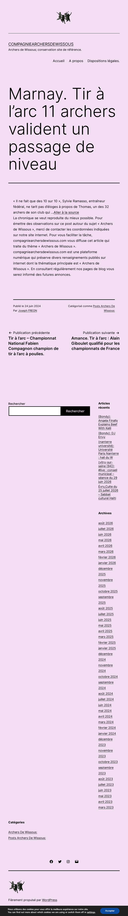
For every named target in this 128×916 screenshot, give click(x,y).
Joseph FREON (27, 310)
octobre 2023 (108, 761)
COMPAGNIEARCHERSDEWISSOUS (41, 44)
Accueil (58, 61)
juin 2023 (104, 790)
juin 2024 (105, 705)
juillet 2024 (106, 699)
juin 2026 (104, 534)
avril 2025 (105, 631)
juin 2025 (104, 619)
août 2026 (105, 523)
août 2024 (105, 693)
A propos (76, 61)
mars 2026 (106, 551)
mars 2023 (106, 807)
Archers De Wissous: (22, 832)
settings (91, 912)
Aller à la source (66, 212)
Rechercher (16, 403)
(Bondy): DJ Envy (106, 435)
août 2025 (105, 608)
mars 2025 (106, 636)
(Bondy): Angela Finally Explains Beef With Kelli (108, 422)
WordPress (49, 900)
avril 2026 (105, 545)
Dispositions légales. (104, 61)
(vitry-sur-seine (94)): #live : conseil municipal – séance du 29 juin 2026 (107, 471)
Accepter (109, 910)
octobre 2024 (108, 676)
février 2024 (107, 727)
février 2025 (107, 642)
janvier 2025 (107, 648)
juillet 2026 (106, 529)
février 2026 (107, 557)
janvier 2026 (107, 563)
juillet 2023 (106, 784)
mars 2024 (106, 722)
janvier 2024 (107, 733)
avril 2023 (105, 801)
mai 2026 (105, 540)
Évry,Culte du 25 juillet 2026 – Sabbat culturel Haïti (108, 492)
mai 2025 (105, 625)
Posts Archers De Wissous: (27, 838)
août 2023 (105, 779)
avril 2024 (105, 716)
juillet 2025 (106, 614)
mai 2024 (105, 710)
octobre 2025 (108, 591)
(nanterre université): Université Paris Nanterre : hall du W (108, 449)
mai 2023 (105, 796)
